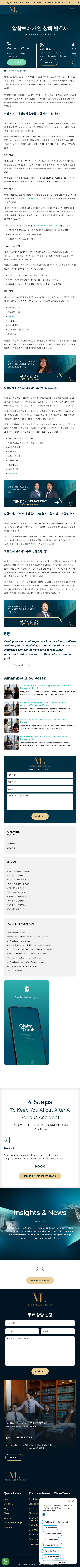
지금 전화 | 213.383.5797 (30, 501)
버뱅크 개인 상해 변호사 (16, 909)
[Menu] (72, 9)
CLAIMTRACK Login (13, 1523)
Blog (6, 1508)
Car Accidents (35, 1504)
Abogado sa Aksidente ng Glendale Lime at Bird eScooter (30, 950)
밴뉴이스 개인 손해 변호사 (16, 905)
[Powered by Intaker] (62, 1562)
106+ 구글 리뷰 (49, 34)
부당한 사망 (13, 473)
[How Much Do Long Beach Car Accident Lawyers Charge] (11, 742)
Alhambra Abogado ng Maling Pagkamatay (24, 958)
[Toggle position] (68, 1500)
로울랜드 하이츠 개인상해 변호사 (19, 871)
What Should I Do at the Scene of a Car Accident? (27, 954)
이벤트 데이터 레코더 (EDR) (46, 225)
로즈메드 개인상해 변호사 (16, 880)
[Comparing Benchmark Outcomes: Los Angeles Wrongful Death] (11, 708)
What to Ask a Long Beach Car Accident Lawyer (43, 721)
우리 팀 (47, 62)
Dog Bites (33, 1530)
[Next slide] (44, 1268)
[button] (36, 1166)
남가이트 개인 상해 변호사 (16, 875)
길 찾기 (13, 1457)
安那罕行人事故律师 (14, 970)
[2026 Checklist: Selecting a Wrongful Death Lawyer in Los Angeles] (11, 691)
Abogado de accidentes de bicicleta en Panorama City (29, 945)
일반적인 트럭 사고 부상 (29, 198)
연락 (27, 585)
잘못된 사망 (11, 848)
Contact (8, 1518)
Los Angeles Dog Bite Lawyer (19, 941)
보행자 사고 (13, 316)
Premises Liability (37, 1539)
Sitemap (8, 1527)
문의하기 (15, 62)
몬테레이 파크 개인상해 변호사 (18, 884)
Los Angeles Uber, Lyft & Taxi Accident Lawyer (26, 962)
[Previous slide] (35, 1268)
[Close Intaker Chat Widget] (73, 1500)
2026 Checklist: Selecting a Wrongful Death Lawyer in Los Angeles (45, 687)
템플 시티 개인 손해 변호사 (17, 892)
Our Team (8, 1504)
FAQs (6, 1513)
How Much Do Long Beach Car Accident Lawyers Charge (43, 738)
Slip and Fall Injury (37, 1534)
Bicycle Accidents (37, 1513)
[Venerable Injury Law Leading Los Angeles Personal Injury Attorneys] (12, 10)
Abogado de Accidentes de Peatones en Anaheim (27, 937)
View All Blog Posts (40, 1280)
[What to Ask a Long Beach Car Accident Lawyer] (11, 725)
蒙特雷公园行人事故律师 (16, 933)
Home (7, 1499)
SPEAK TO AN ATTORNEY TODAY (39, 1176)
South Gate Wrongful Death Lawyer (22, 966)
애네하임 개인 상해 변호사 (16, 901)
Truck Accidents (36, 1499)
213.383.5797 (23, 1437)
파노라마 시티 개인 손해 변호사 (18, 896)
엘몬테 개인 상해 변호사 (16, 888)
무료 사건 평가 (29, 376)
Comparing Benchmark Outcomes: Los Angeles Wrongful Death (43, 704)
